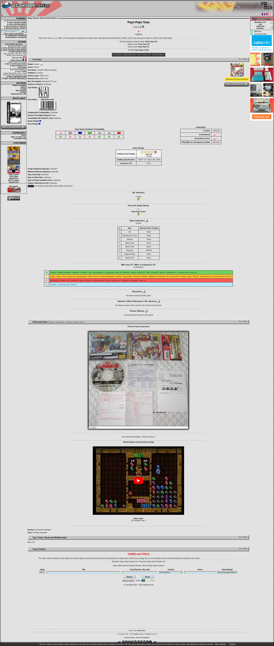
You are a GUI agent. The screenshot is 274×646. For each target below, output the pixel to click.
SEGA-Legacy (13, 180)
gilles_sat (118, 272)
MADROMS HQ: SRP (18, 94)
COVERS (23, 92)
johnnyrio (97, 276)
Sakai (148, 272)
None (54, 115)
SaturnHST (154, 272)
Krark (107, 280)
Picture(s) (51, 322)
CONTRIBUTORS (19, 138)
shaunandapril (204, 276)
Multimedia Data (129, 55)
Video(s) (69, 322)
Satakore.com (148, 585)
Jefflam (90, 276)
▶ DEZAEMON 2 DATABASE (16, 37)
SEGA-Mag (13, 176)
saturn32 (196, 276)
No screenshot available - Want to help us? (138, 437)
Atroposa (53, 272)
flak (74, 276)
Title (83, 570)
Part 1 (143, 521)
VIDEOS (23, 87)
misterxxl (134, 272)
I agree (232, 644)
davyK (70, 276)
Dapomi (82, 280)
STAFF (23, 135)
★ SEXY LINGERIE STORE (16, 76)
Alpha (42, 570)
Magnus (119, 276)
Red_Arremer (175, 276)
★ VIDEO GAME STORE (17, 52)
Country (171, 570)
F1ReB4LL (84, 272)
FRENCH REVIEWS (19, 85)
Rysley (189, 276)
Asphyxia (63, 280)
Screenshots (60, 322)
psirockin (53, 284)
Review (75, 322)
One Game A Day (260, 34)
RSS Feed (257, 31)
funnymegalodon (98, 272)
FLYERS (23, 89)
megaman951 (127, 276)
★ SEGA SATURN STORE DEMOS (13, 50)
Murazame (136, 276)
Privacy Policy (129, 637)
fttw (90, 272)
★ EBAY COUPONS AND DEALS (14, 78)
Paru (167, 276)
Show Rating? (227, 570)
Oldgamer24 (153, 276)
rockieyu (183, 276)
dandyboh (68, 272)
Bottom (245, 59)
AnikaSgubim (54, 280)
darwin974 (75, 272)
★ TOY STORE (20, 71)
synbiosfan (134, 280)
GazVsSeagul (109, 272)
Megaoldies (13, 178)
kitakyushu (126, 272)
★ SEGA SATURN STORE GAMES (13, 48)
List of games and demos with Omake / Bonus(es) (53, 186)
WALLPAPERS (21, 90)
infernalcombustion (98, 280)
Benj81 (52, 276)
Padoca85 (161, 276)
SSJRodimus (125, 280)
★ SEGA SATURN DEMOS (16, 24)
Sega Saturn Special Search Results (127, 566)
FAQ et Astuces (17, 60)
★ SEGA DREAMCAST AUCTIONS (18, 66)
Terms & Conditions (143, 637)
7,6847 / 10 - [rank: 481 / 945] (149, 160)
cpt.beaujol (74, 280)
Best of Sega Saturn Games (153, 566)
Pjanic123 (141, 272)
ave (68, 280)
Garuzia (88, 280)
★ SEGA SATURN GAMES (16, 22)
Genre (200, 570)
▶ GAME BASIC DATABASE (16, 35)
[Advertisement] (261, 164)
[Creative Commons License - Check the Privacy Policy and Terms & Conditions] (13, 198)
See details (220, 644)
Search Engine (158, 55)
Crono (64, 276)
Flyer (81, 322)
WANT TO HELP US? (18, 137)
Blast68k (60, 272)
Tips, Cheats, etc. (144, 55)
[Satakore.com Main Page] (32, 8)
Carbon (58, 276)
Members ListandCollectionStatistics (260, 25)
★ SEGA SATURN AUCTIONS (15, 64)
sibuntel (162, 272)
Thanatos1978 (171, 272)
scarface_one (115, 280)
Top (240, 59)
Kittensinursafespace (108, 276)
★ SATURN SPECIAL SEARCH (15, 28)
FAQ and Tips (17, 58)
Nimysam (144, 276)
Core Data (117, 55)
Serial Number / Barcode (140, 570)
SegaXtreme (14, 182)
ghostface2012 (82, 276)
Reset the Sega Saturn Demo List (152, 562)
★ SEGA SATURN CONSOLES (15, 26)
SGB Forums (14, 174)
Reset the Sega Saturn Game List (125, 562)
